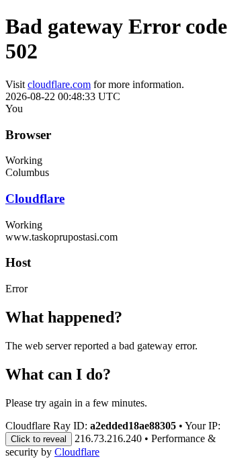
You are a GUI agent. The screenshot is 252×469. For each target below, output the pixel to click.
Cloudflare (35, 198)
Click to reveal (39, 439)
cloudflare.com (59, 84)
